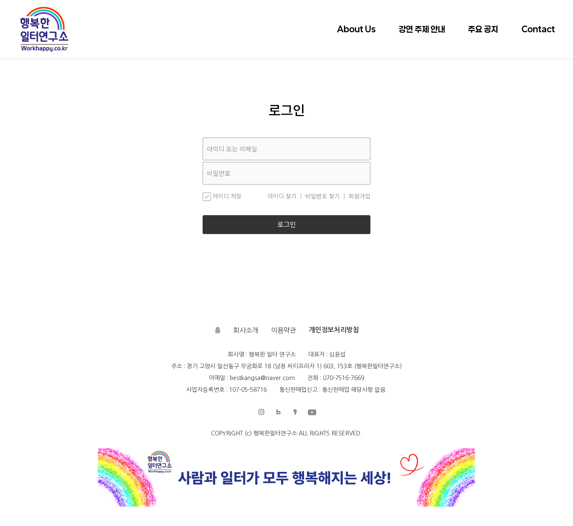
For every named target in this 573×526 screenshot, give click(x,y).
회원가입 (359, 196)
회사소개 (245, 330)
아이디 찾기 (282, 196)
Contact (538, 29)
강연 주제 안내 (422, 29)
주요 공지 (483, 29)
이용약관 (283, 330)
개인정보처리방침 (334, 330)
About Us (356, 29)
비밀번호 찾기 (322, 196)
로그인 (286, 225)
